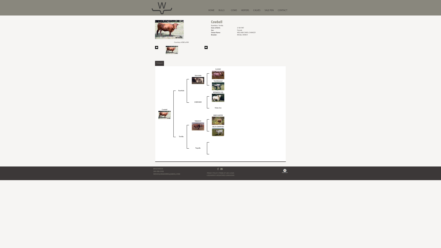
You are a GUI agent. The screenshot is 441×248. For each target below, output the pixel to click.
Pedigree (159, 63)
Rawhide (214, 26)
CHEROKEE (198, 102)
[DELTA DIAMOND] (218, 132)
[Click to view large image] (169, 29)
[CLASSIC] (218, 75)
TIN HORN (198, 76)
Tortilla (221, 26)
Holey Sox (218, 108)
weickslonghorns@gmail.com (166, 174)
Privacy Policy (212, 173)
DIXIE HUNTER (218, 115)
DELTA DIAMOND (218, 127)
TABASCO (198, 121)
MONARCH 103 (218, 92)
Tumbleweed (218, 81)
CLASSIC (218, 69)
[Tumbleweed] (218, 86)
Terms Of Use (224, 173)
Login (232, 173)
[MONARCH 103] (218, 98)
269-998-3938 (158, 171)
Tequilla (198, 148)
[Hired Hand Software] (285, 171)
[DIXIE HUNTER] (218, 120)
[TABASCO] (198, 126)
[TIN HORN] (198, 80)
